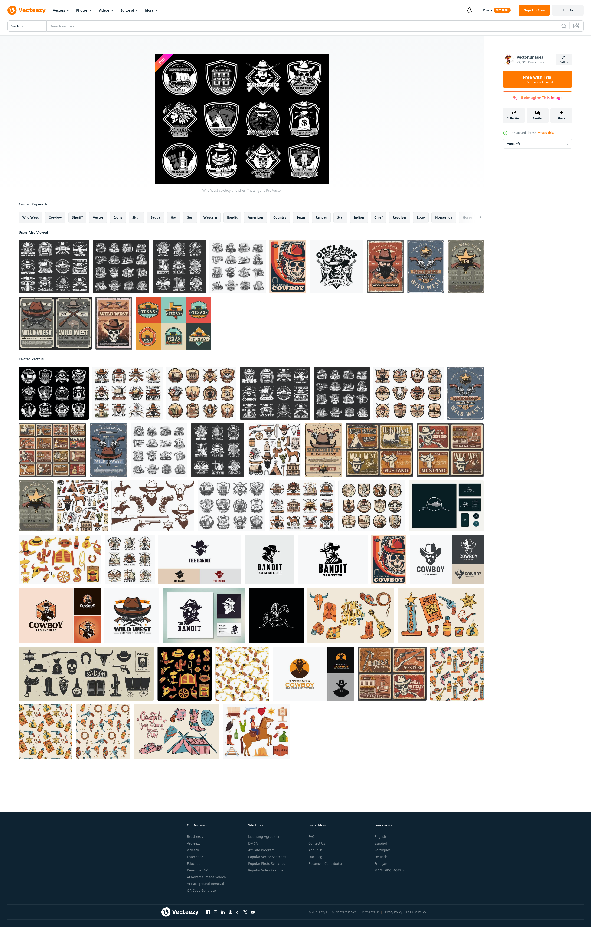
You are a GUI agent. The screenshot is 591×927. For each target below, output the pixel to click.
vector (98, 217)
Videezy (193, 850)
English (380, 836)
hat (173, 217)
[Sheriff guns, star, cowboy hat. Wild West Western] (425, 266)
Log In (568, 10)
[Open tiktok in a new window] (238, 912)
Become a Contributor (325, 863)
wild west (30, 217)
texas (301, 217)
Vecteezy (193, 843)
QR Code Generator (202, 890)
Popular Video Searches (266, 870)
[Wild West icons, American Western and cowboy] (231, 505)
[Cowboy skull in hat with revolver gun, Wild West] (287, 266)
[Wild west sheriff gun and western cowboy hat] (323, 450)
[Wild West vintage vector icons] (408, 393)
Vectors (59, 10)
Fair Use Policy (416, 912)
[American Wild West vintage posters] (392, 674)
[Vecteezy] (26, 10)
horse (467, 217)
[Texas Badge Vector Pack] (173, 323)
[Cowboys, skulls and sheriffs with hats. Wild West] (54, 266)
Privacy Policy (392, 912)
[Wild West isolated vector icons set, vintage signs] (130, 559)
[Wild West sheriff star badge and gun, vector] (466, 266)
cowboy (55, 217)
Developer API (198, 870)
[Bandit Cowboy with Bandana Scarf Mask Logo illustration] (199, 559)
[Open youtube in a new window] (253, 912)
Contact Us (316, 843)
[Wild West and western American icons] (274, 450)
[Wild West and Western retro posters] (379, 450)
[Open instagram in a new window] (215, 912)
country (279, 217)
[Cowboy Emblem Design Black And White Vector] (336, 266)
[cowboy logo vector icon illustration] (276, 615)
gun (190, 217)
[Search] (564, 26)
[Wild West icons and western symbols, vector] (179, 266)
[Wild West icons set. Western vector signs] (201, 393)
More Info (513, 144)
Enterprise (195, 857)
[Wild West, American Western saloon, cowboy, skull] (371, 505)
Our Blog (315, 857)
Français (381, 863)
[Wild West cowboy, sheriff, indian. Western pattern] (82, 505)
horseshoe (443, 217)
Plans (487, 10)
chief (378, 217)
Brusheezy (195, 836)
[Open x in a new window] (245, 912)
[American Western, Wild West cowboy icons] (237, 266)
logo (421, 217)
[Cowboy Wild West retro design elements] (152, 505)
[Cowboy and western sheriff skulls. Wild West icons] (127, 393)
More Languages (388, 870)
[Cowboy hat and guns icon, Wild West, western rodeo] (131, 615)
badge (155, 217)
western (210, 217)
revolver (400, 217)
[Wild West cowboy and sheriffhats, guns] (54, 393)
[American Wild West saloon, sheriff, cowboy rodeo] (302, 505)
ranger (321, 217)
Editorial (127, 10)
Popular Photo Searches (266, 863)
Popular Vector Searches (267, 857)
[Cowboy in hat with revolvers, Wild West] (385, 266)
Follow (564, 62)
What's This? (546, 133)
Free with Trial (537, 79)
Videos (104, 10)
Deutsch (381, 857)
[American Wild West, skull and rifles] (113, 323)
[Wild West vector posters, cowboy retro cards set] (52, 450)
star (340, 217)
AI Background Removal (205, 883)
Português (383, 850)
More (149, 10)
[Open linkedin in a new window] (223, 912)
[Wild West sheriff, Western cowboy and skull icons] (121, 266)
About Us (315, 850)
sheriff (77, 217)
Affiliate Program (261, 850)
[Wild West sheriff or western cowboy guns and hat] (108, 450)
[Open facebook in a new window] (208, 912)
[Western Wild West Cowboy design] (446, 505)
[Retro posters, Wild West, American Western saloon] (450, 450)
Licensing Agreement (264, 836)
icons (118, 217)
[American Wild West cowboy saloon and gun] (55, 323)
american (255, 217)
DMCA (253, 843)
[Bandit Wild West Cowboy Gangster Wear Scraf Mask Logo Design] (333, 559)
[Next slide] (476, 217)
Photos (82, 10)
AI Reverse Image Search (206, 877)
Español (381, 843)
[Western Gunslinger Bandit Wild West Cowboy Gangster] (204, 615)
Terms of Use (370, 912)
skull (136, 217)
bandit (232, 217)
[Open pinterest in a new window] (230, 912)
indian (359, 217)
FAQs (312, 836)
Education (194, 863)
